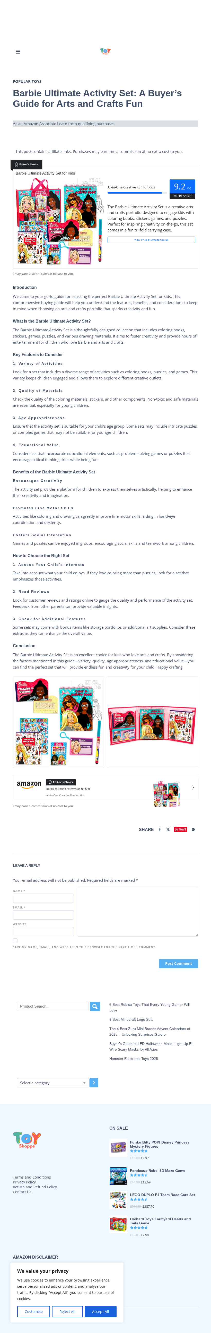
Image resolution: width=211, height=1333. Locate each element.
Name (19, 891)
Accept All (100, 1311)
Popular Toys (27, 81)
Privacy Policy (24, 1182)
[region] (67, 1292)
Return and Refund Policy (35, 1186)
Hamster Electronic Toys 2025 (133, 1059)
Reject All (67, 1311)
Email (19, 907)
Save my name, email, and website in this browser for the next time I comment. (84, 947)
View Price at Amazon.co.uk (151, 239)
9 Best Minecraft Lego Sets (131, 1019)
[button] (18, 51)
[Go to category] (94, 1082)
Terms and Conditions (32, 1177)
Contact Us (22, 1191)
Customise (34, 1311)
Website (20, 924)
